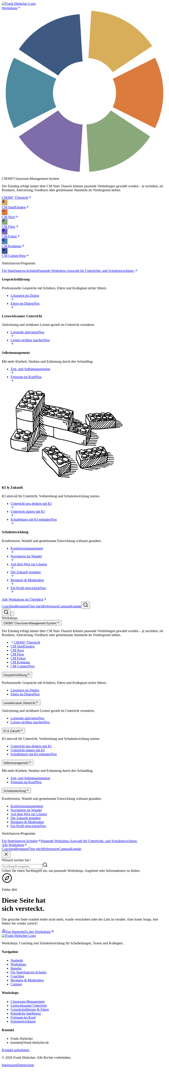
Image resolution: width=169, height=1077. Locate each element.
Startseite (17, 960)
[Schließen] (6, 854)
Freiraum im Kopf (23, 1017)
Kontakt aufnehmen (15, 1050)
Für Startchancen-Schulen (28, 972)
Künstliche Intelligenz (26, 1013)
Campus (64, 606)
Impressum (9, 1065)
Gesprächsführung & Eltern (30, 1009)
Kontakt (75, 606)
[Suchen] (85, 605)
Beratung (21, 606)
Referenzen (51, 606)
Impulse (16, 968)
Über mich (35, 606)
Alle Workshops (13, 845)
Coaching (8, 606)
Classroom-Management (27, 1001)
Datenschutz (25, 1065)
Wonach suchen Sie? (16, 860)
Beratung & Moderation (27, 980)
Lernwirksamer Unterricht (29, 1005)
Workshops (9, 8)
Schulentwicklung (23, 1021)
